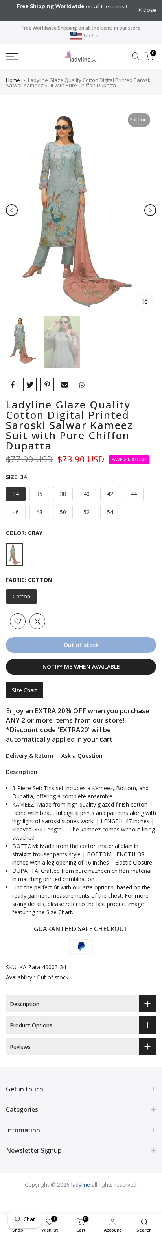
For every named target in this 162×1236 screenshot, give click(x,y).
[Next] (150, 210)
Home (13, 80)
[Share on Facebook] (12, 384)
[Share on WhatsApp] (81, 384)
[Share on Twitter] (30, 384)
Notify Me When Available (81, 666)
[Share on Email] (64, 384)
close (149, 10)
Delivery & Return (29, 755)
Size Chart (24, 690)
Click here (77, 14)
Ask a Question (82, 755)
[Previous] (12, 210)
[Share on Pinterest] (47, 384)
